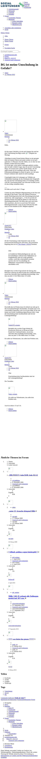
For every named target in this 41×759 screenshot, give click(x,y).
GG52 (10, 666)
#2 (9, 237)
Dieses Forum (9, 41)
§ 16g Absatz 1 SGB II (24, 244)
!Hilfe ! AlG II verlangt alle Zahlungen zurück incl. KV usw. (23, 597)
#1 (9, 142)
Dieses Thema (5, 33)
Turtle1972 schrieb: (14, 325)
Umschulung (8, 691)
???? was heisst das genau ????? (21, 639)
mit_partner (15, 592)
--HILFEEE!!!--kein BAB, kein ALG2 (23, 475)
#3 (9, 304)
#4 (9, 370)
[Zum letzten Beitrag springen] (9, 535)
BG (6, 694)
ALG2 (7, 693)
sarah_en (15, 644)
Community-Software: (13, 698)
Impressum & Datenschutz (9, 699)
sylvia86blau (16, 480)
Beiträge (7, 136)
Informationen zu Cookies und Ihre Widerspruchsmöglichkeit (19, 755)
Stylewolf (11, 579)
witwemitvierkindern (18, 603)
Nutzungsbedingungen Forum (26, 699)
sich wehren (15, 557)
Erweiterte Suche (10, 48)
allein (13, 507)
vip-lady (14, 516)
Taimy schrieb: (12, 394)
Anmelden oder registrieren (13, 28)
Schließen (4, 757)
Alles (6, 36)
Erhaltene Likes (9, 229)
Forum (7, 44)
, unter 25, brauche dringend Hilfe (21, 511)
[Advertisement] (20, 97)
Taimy (6, 73)
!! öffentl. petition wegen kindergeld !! (23, 552)
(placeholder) (12, 734)
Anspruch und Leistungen (20, 484)
